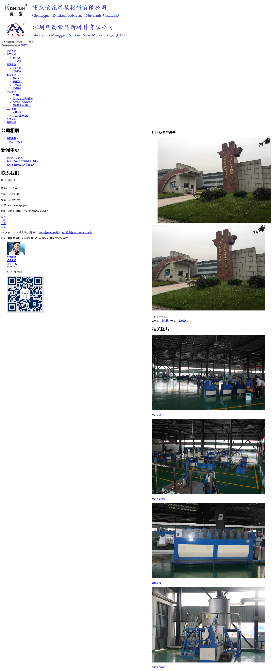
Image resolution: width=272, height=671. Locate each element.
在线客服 (11, 257)
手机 (3, 220)
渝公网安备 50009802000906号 (77, 232)
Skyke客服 (12, 264)
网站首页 (11, 51)
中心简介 (17, 78)
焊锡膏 (15, 95)
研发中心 (11, 75)
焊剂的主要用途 (15, 158)
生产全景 (156, 415)
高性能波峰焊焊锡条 (22, 102)
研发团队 (17, 81)
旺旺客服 (11, 260)
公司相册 (11, 109)
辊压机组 (156, 583)
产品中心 (11, 92)
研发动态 (17, 88)
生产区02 (183, 320)
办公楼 (165, 320)
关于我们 (11, 54)
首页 (3, 216)
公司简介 (17, 58)
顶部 (3, 227)
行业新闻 (17, 71)
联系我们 (11, 122)
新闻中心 (11, 64)
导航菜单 (22, 45)
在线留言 (11, 119)
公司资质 (17, 61)
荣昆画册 (17, 112)
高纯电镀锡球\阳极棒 (22, 98)
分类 (3, 223)
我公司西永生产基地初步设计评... (23, 161)
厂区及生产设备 (20, 115)
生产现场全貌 (158, 499)
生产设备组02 (158, 667)
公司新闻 (17, 68)
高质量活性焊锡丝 (21, 105)
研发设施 (17, 85)
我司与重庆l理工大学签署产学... (23, 164)
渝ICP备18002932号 (49, 232)
